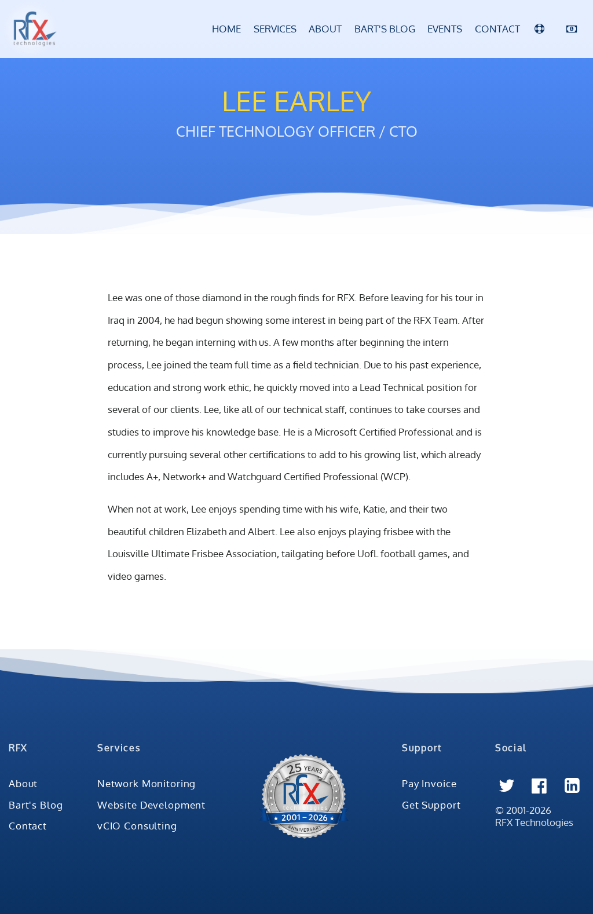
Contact (497, 28)
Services (275, 28)
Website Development (151, 804)
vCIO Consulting (137, 825)
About (325, 28)
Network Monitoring (146, 783)
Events (444, 28)
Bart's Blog (384, 28)
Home (226, 28)
